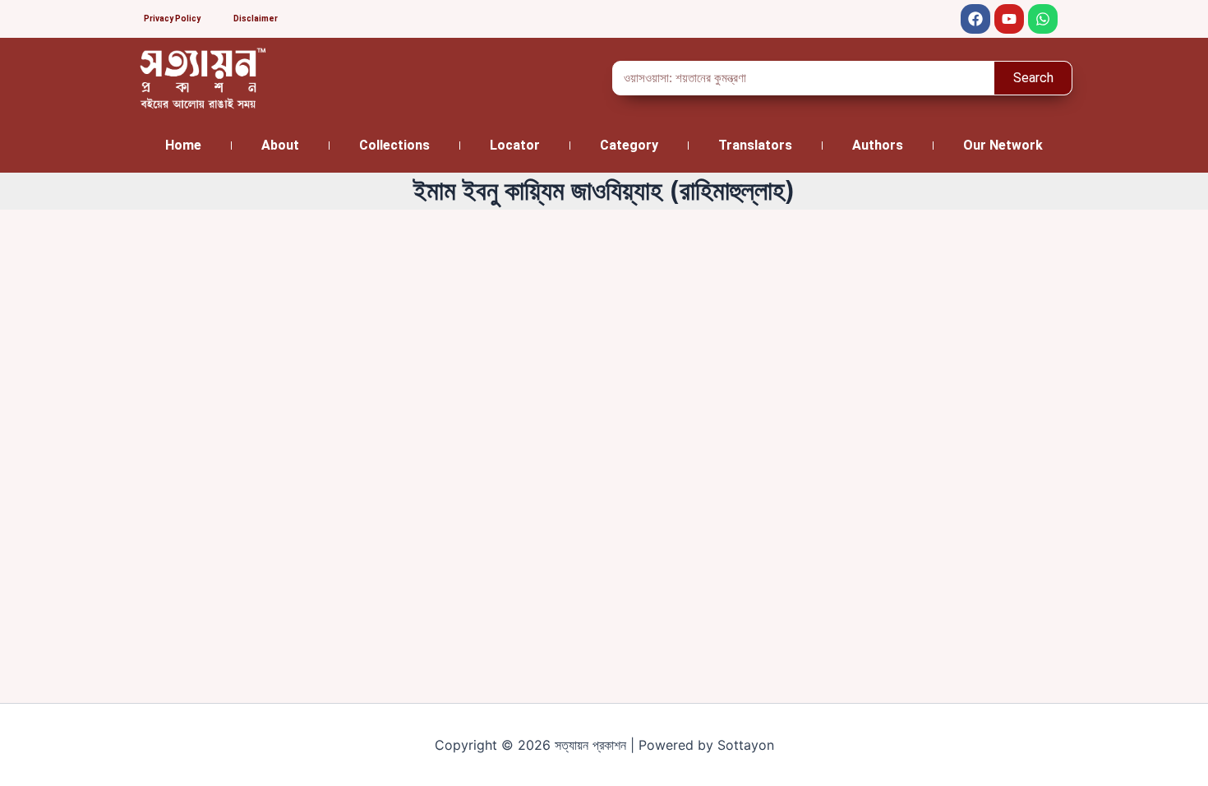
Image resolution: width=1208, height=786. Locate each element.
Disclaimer (255, 18)
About (280, 145)
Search (1033, 78)
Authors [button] (877, 145)
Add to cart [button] (203, 592)
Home (183, 145)
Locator (515, 145)
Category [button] (629, 145)
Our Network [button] (1003, 145)
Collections (394, 145)
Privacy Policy (172, 18)
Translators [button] (755, 145)
